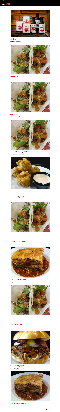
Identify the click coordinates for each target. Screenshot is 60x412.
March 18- (14, 114)
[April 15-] (30, 23)
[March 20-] (30, 59)
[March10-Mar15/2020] (30, 134)
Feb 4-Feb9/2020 (17, 366)
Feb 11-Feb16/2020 (17, 325)
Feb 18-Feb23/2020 (18, 280)
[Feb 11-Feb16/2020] (30, 304)
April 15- (13, 39)
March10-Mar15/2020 (18, 152)
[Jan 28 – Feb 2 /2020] (30, 386)
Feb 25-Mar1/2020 (17, 242)
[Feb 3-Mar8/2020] (30, 176)
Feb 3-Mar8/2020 (17, 197)
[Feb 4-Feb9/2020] (30, 345)
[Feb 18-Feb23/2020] (30, 261)
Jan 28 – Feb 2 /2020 (18, 403)
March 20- (14, 77)
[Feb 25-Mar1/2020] (30, 221)
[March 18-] (30, 96)
